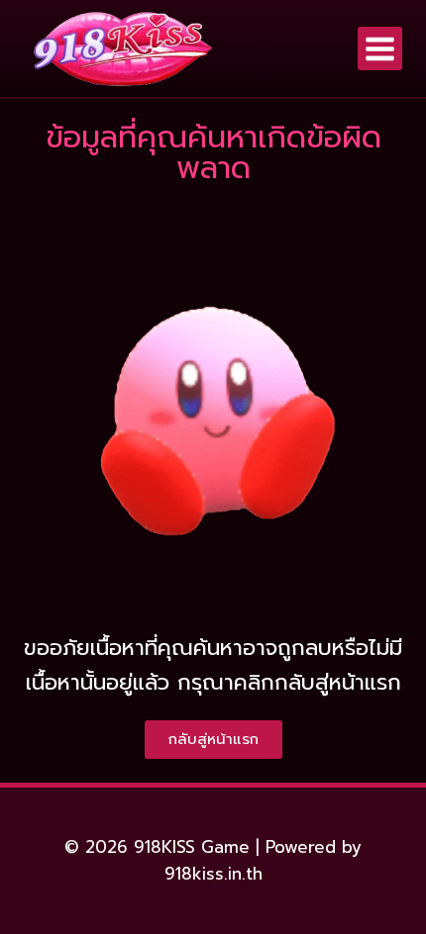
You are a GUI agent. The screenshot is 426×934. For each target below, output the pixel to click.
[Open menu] (380, 49)
